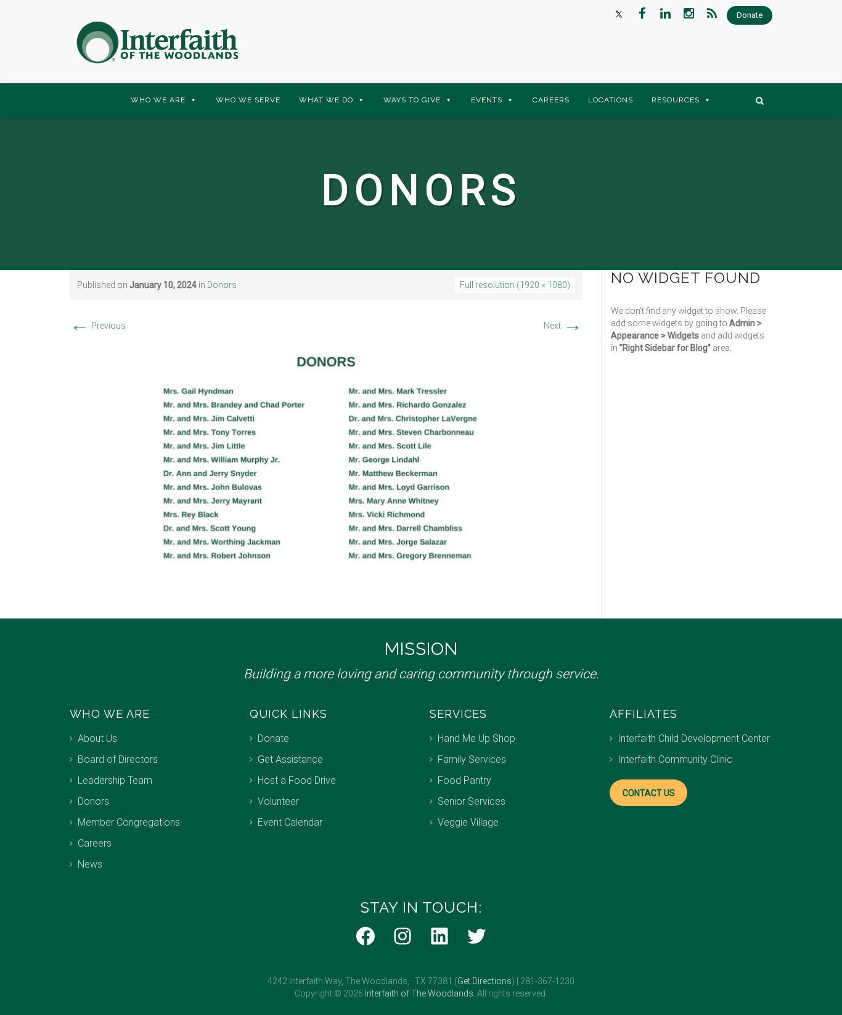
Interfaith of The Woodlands (419, 993)
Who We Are (158, 100)
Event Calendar (290, 822)
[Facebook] (641, 13)
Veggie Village (468, 822)
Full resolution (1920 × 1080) (515, 285)
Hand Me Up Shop (476, 738)
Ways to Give (412, 100)
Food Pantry (464, 780)
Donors (222, 285)
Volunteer (278, 801)
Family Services (472, 759)
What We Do (326, 100)
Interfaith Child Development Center (694, 738)
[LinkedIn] (665, 13)
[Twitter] (618, 13)
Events (486, 100)
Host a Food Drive (297, 780)
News (90, 864)
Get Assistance (290, 759)
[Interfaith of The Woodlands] (157, 42)
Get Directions (484, 981)
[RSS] (712, 13)
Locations (610, 100)
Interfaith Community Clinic (675, 759)
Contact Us (649, 793)
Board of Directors (118, 759)
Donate (273, 738)
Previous (98, 326)
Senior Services (471, 801)
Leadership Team (115, 780)
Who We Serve (248, 100)
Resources (676, 100)
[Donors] (326, 467)
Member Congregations (129, 822)
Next (563, 326)
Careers (551, 100)
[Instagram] (688, 13)
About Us (97, 738)
